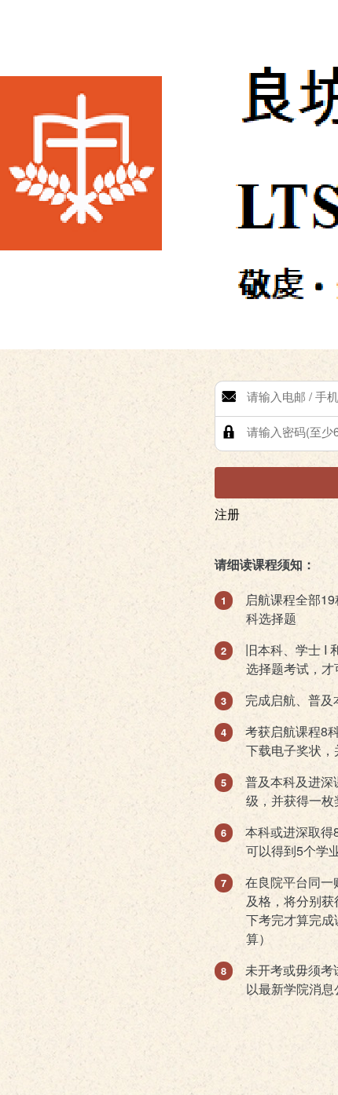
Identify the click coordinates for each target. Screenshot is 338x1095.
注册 (227, 514)
